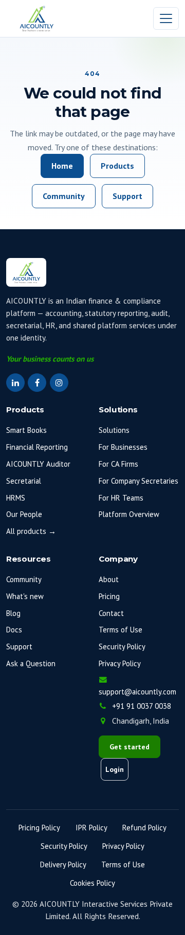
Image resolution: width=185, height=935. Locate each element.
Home (62, 166)
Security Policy (122, 646)
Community (64, 196)
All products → (31, 531)
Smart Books (26, 430)
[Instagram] (59, 382)
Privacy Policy (120, 663)
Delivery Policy (63, 864)
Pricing (109, 596)
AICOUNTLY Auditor (38, 464)
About (109, 579)
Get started (129, 746)
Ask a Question (30, 663)
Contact (111, 613)
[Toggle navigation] (166, 18)
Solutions (114, 430)
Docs (14, 629)
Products (117, 166)
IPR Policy (91, 827)
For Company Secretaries (138, 481)
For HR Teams (121, 498)
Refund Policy (144, 827)
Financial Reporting (37, 447)
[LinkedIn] (15, 382)
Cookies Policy (92, 883)
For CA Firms (118, 464)
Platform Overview (129, 514)
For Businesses (123, 447)
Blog (13, 613)
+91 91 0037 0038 (141, 706)
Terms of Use (120, 629)
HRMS (15, 498)
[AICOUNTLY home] (36, 18)
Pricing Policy (39, 827)
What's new (25, 596)
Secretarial (23, 481)
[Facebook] (37, 382)
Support (127, 196)
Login (114, 769)
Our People (24, 514)
